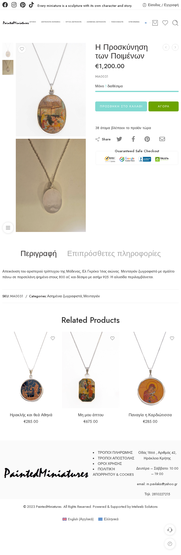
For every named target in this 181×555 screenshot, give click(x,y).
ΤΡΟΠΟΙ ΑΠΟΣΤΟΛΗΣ (116, 458)
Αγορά (163, 106)
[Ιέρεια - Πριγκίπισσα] (166, 47)
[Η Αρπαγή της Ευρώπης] (175, 47)
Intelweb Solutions (145, 506)
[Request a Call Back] (170, 529)
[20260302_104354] (51, 185)
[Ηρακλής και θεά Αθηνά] (31, 370)
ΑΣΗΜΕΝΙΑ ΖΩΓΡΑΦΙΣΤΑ (96, 22)
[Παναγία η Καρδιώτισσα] (150, 370)
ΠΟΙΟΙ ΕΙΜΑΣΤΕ (117, 22)
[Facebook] (5, 5)
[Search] (175, 23)
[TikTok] (31, 5)
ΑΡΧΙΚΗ (32, 22)
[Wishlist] (22, 49)
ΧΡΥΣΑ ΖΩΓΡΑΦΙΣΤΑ (74, 22)
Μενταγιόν (91, 296)
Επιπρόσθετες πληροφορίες (114, 253)
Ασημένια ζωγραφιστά (64, 296)
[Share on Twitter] (119, 139)
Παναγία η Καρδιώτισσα (150, 415)
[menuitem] (78, 519)
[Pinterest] (22, 5)
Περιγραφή (39, 253)
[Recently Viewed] (170, 543)
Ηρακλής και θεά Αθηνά (31, 415)
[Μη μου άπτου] (90, 370)
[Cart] (155, 23)
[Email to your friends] (162, 139)
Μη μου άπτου (90, 415)
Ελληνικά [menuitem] (111, 519)
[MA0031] (7, 49)
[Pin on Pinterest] (147, 139)
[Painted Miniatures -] (15, 23)
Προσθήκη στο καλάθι (121, 106)
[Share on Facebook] (133, 139)
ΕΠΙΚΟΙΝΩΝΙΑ (134, 22)
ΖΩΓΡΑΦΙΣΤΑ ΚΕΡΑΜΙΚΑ (50, 22)
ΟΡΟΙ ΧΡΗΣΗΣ (110, 463)
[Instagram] (14, 5)
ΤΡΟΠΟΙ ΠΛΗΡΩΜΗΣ (115, 452)
